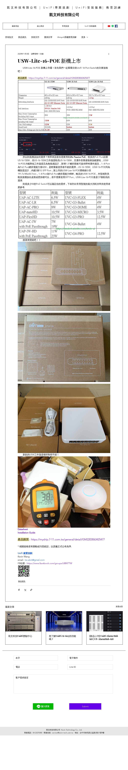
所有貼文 (9, 37)
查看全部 (119, 606)
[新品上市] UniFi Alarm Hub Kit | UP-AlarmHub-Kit (104, 637)
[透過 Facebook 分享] (19, 590)
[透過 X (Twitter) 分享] (25, 590)
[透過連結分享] (31, 590)
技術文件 (35, 37)
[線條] (112, 26)
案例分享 (48, 37)
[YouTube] (109, 26)
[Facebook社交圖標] (116, 26)
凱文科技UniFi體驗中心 (20, 635)
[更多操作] (108, 53)
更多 (83, 37)
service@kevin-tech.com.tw (62, 733)
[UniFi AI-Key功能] (64, 621)
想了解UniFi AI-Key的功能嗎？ (62, 637)
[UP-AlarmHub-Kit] (104, 621)
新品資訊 (22, 37)
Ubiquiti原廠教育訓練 (66, 37)
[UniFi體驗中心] (23, 621)
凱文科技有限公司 (64, 14)
